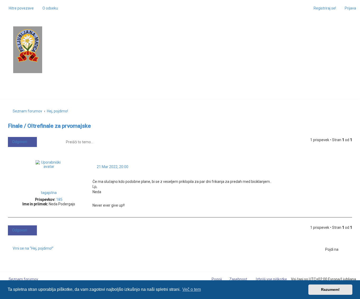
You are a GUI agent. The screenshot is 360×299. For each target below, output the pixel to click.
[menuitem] (48, 8)
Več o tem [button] (191, 289)
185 (59, 199)
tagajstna (49, 193)
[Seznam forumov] (28, 46)
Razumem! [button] (330, 289)
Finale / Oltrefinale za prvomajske (49, 126)
